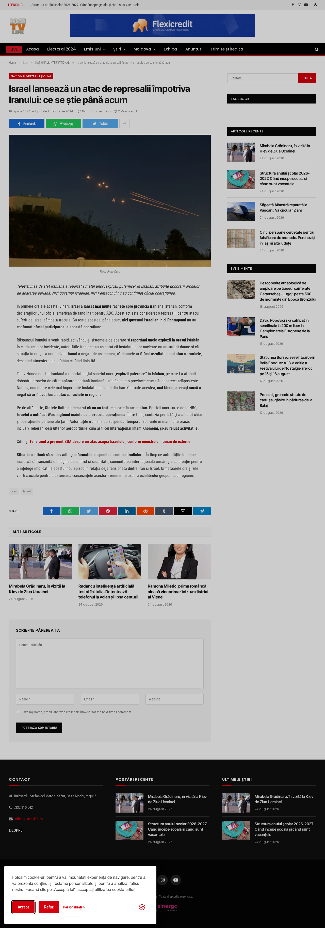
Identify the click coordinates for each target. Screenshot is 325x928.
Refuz (49, 907)
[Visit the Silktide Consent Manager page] (142, 907)
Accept (23, 907)
